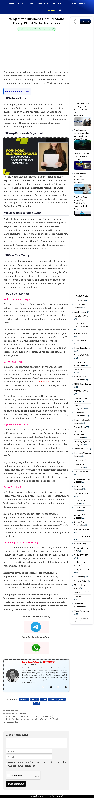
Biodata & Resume (75, 3)
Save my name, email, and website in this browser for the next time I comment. (37, 764)
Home (11, 3)
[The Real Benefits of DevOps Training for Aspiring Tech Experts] (82, 215)
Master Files (80, 427)
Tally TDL (57, 3)
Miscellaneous (81, 449)
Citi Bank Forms (81, 333)
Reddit (62, 699)
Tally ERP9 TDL (81, 555)
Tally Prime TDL (81, 569)
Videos (30, 3)
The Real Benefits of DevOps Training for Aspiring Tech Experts (82, 203)
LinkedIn (53, 699)
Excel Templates (82, 348)
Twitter (43, 699)
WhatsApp (23, 699)
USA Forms (79, 592)
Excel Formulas (81, 341)
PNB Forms (79, 460)
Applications (80, 312)
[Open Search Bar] (60, 10)
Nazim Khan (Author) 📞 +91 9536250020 (38, 662)
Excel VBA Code (81, 355)
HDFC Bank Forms (82, 384)
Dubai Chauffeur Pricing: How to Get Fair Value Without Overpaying (81, 109)
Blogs (20, 3)
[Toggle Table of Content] (26, 91)
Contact (36, 10)
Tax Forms (79, 576)
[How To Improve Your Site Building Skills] (82, 169)
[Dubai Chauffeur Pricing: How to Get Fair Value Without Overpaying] (82, 125)
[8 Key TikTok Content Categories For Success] (82, 193)
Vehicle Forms (80, 596)
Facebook (34, 699)
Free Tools (50, 10)
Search (85, 21)
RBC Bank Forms (81, 493)
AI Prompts (79, 300)
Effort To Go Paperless (16, 713)
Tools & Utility (81, 581)
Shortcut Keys (80, 543)
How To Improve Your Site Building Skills (82, 156)
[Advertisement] (36, 53)
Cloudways (44, 381)
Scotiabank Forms (82, 536)
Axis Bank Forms (82, 316)
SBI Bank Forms (81, 529)
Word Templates (81, 611)
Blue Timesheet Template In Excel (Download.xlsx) (29, 716)
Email (36, 703)
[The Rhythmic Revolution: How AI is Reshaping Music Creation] (82, 149)
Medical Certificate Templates (79, 434)
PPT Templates (81, 471)
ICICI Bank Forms (82, 391)
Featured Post (12, 711)
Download (42, 3)
